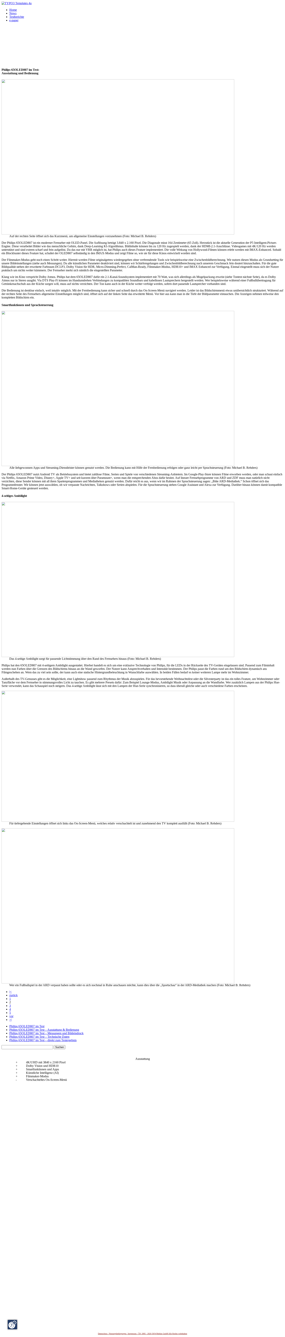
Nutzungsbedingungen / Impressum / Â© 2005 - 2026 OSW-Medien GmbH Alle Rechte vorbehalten (148, 1334)
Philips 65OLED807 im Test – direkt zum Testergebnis (43, 1040)
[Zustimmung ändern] (12, 1324)
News (12, 13)
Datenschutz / (103, 1334)
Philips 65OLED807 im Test (26, 1026)
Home (13, 9)
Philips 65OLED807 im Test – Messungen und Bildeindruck (46, 1033)
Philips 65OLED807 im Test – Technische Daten (39, 1036)
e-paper (13, 20)
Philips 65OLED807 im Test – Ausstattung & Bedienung (44, 1029)
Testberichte (16, 16)
